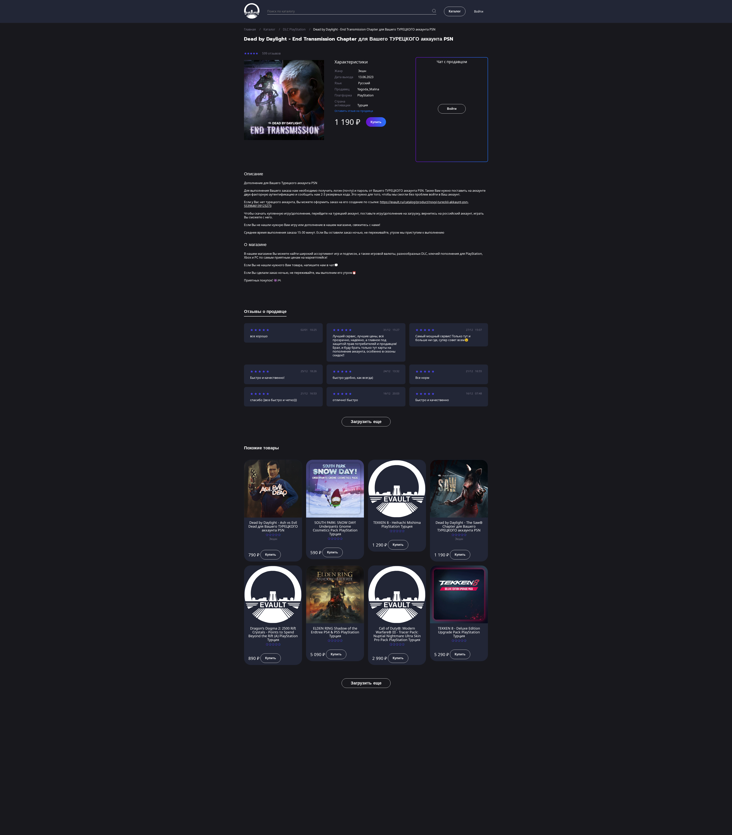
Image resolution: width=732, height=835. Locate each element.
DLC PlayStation (294, 29)
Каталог (269, 29)
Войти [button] (478, 11)
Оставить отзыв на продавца (354, 111)
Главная (250, 29)
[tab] (265, 312)
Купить (376, 122)
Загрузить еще (366, 421)
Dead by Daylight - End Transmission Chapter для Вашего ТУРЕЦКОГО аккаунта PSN (374, 29)
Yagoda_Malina (368, 89)
